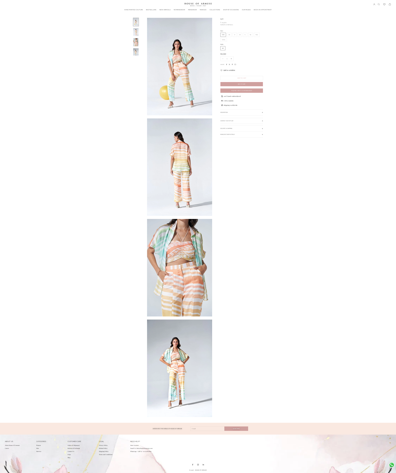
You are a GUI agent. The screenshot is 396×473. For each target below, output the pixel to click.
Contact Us (71, 451)
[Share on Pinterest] (232, 64)
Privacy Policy (103, 445)
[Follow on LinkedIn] (203, 465)
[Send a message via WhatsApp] (391, 465)
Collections (215, 10)
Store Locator (134, 445)
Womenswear (179, 10)
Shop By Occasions (231, 10)
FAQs (69, 454)
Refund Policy (103, 448)
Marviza (203, 10)
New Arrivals (165, 10)
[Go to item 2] (136, 32)
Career (7, 448)
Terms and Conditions (106, 454)
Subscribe (236, 428)
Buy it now (241, 84)
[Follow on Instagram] (198, 465)
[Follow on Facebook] (193, 465)
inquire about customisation (241, 90)
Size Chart (223, 53)
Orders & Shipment (74, 445)
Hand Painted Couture (133, 10)
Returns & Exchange (74, 448)
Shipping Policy (104, 451)
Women (38, 445)
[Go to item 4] (136, 52)
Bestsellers (151, 10)
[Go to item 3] (136, 42)
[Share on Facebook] (226, 64)
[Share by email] (235, 64)
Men (37, 448)
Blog (69, 457)
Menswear (192, 10)
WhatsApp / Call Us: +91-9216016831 (140, 451)
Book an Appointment (263, 10)
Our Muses (246, 10)
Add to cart (241, 78)
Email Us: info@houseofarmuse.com (141, 448)
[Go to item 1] (136, 22)
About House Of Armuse (12, 445)
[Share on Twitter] (229, 64)
